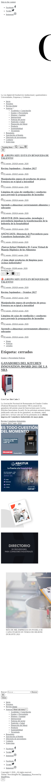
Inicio (8, 101)
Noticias (9, 108)
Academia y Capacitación (21, 111)
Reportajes (10, 133)
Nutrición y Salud (18, 122)
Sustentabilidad (17, 128)
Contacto (9, 140)
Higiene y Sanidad (18, 115)
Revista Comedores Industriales (13, 421)
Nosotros (9, 104)
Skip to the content (8, 2)
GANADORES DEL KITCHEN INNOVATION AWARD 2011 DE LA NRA (24, 366)
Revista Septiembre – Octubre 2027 (19, 168)
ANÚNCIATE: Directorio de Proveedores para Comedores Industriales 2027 (24, 235)
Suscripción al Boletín (14, 135)
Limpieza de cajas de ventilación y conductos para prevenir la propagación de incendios (23, 193)
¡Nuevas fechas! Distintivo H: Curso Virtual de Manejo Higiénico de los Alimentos (24, 248)
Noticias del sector (18, 119)
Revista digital (11, 106)
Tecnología (15, 131)
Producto (14, 126)
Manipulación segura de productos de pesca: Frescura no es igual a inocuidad (23, 180)
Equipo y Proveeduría (19, 113)
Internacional (16, 117)
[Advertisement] (25, 664)
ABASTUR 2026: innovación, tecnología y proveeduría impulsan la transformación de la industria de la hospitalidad (24, 221)
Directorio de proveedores (16, 137)
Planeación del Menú (19, 124)
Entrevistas (10, 142)
